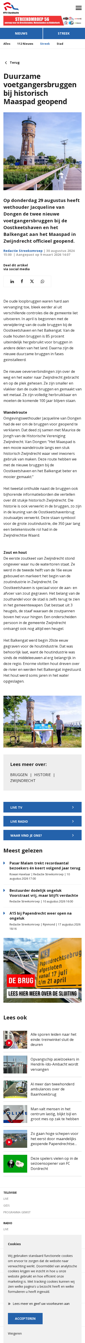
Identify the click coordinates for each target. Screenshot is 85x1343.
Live (5, 1199)
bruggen (19, 774)
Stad (60, 44)
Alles (6, 44)
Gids (6, 1205)
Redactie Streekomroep (23, 251)
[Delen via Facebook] (22, 281)
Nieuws (21, 33)
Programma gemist (17, 1212)
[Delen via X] (32, 281)
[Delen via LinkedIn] (12, 281)
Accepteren (25, 1318)
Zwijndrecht (23, 780)
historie (42, 774)
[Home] (21, 8)
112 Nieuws (25, 44)
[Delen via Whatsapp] (42, 281)
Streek (45, 44)
